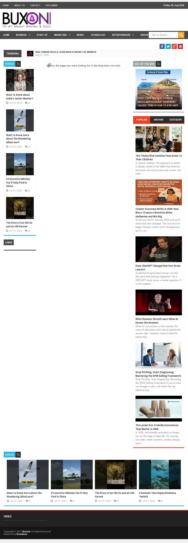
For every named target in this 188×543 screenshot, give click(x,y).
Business (21, 34)
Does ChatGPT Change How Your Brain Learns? (157, 267)
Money (80, 34)
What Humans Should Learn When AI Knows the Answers (65, 52)
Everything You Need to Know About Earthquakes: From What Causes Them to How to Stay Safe (158, 101)
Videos (144, 34)
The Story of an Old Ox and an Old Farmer (19, 224)
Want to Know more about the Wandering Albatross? (18, 138)
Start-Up (42, 34)
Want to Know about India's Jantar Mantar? (19, 96)
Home (6, 5)
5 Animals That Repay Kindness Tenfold (157, 494)
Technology (98, 34)
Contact (35, 5)
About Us (19, 5)
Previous (137, 90)
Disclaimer (51, 5)
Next (179, 90)
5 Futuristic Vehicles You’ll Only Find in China (18, 182)
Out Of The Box (164, 42)
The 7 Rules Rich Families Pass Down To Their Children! (158, 157)
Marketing (60, 34)
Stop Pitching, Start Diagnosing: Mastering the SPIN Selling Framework (158, 374)
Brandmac (22, 534)
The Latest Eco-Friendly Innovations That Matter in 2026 (156, 427)
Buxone (26, 531)
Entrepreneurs (121, 34)
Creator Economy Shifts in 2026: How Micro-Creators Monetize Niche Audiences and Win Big (156, 212)
